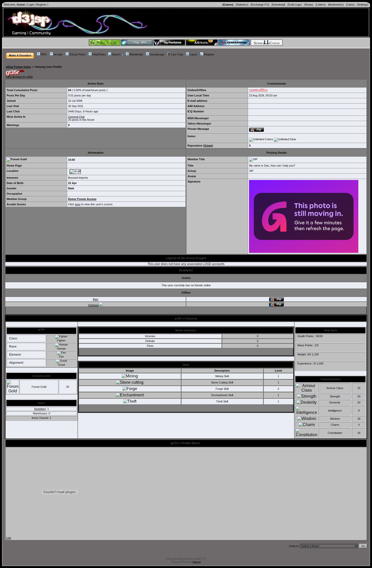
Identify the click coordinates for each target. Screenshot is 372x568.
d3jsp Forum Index (18, 66)
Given (208, 145)
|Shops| (308, 4)
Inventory (40, 408)
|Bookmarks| (336, 4)
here (77, 204)
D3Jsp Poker (77, 54)
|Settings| (362, 4)
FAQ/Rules (99, 54)
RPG (44, 54)
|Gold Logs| (294, 4)
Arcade (58, 54)
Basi (95, 299)
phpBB (197, 558)
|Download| (278, 4)
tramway (93, 305)
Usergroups (157, 54)
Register (41, 4)
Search (116, 54)
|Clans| (350, 4)
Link (8, 537)
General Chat (76, 116)
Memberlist (136, 54)
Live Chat (177, 54)
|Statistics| (242, 4)
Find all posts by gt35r (19, 76)
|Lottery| (321, 4)
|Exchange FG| (260, 4)
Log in (193, 54)
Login (30, 4)
